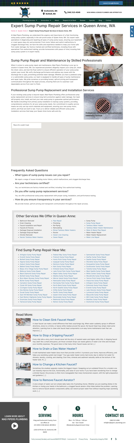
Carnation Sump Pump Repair (31, 283)
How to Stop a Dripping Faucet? (53, 335)
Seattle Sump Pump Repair (96, 259)
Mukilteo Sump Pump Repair (96, 299)
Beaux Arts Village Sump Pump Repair (34, 269)
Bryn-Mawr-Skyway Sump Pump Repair (34, 278)
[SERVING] (44, 408)
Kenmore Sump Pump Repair (63, 264)
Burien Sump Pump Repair (29, 281)
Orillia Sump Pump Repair (62, 290)
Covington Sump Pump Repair (31, 288)
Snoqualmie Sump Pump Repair (98, 264)
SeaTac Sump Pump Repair (96, 257)
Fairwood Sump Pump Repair (30, 302)
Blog (100, 20)
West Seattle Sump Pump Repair (98, 271)
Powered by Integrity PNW (99, 439)
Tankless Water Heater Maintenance (99, 228)
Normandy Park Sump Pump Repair (66, 283)
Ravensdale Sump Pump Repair (64, 297)
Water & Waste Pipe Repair (96, 230)
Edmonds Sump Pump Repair (97, 285)
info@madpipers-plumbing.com (114, 423)
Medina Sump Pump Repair (63, 276)
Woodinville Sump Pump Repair (97, 276)
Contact (108, 20)
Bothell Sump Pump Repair (30, 259)
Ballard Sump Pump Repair (30, 266)
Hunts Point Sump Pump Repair (64, 259)
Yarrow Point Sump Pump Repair (98, 278)
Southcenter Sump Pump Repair (98, 266)
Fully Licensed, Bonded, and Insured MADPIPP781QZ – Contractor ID (54, 439)
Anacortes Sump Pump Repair (97, 281)
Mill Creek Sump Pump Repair (97, 297)
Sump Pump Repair (93, 223)
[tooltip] (132, 35)
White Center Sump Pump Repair (98, 273)
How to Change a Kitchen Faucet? (55, 364)
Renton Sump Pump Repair (63, 302)
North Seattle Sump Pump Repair (65, 288)
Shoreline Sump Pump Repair (97, 262)
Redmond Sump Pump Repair (64, 299)
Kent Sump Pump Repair (62, 266)
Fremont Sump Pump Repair (63, 257)
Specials (92, 20)
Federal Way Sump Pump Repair (65, 255)
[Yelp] (116, 439)
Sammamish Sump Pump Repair (98, 255)
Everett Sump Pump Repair (30, 257)
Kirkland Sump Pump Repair (63, 269)
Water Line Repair (92, 237)
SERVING (45, 415)
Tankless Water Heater (94, 225)
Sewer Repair (58, 237)
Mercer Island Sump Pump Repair (65, 278)
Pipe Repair (57, 221)
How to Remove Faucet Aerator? (54, 380)
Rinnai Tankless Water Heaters (64, 230)
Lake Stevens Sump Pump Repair (98, 290)
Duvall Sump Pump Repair (29, 292)
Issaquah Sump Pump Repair (63, 262)
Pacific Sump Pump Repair (63, 292)
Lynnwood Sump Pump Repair (97, 292)
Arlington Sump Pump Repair (30, 255)
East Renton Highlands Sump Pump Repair (35, 297)
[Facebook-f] (111, 439)
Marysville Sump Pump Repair (97, 295)
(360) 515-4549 (114, 420)
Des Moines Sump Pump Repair (31, 290)
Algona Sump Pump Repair (30, 262)
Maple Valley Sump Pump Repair (65, 273)
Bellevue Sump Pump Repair (30, 271)
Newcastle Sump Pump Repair (64, 281)
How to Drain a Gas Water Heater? (55, 348)
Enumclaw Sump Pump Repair (31, 299)
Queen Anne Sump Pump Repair (65, 295)
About (57, 20)
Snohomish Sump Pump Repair (97, 302)
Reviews (82, 20)
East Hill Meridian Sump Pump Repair (33, 295)
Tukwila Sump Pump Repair (96, 269)
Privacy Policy (83, 439)
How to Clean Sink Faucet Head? (54, 319)
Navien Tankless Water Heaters (31, 237)
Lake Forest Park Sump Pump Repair (66, 271)
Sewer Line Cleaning (60, 235)
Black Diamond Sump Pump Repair (33, 273)
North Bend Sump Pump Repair (64, 285)
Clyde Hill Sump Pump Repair (31, 285)
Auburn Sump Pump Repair (30, 264)
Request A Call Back (69, 20)
